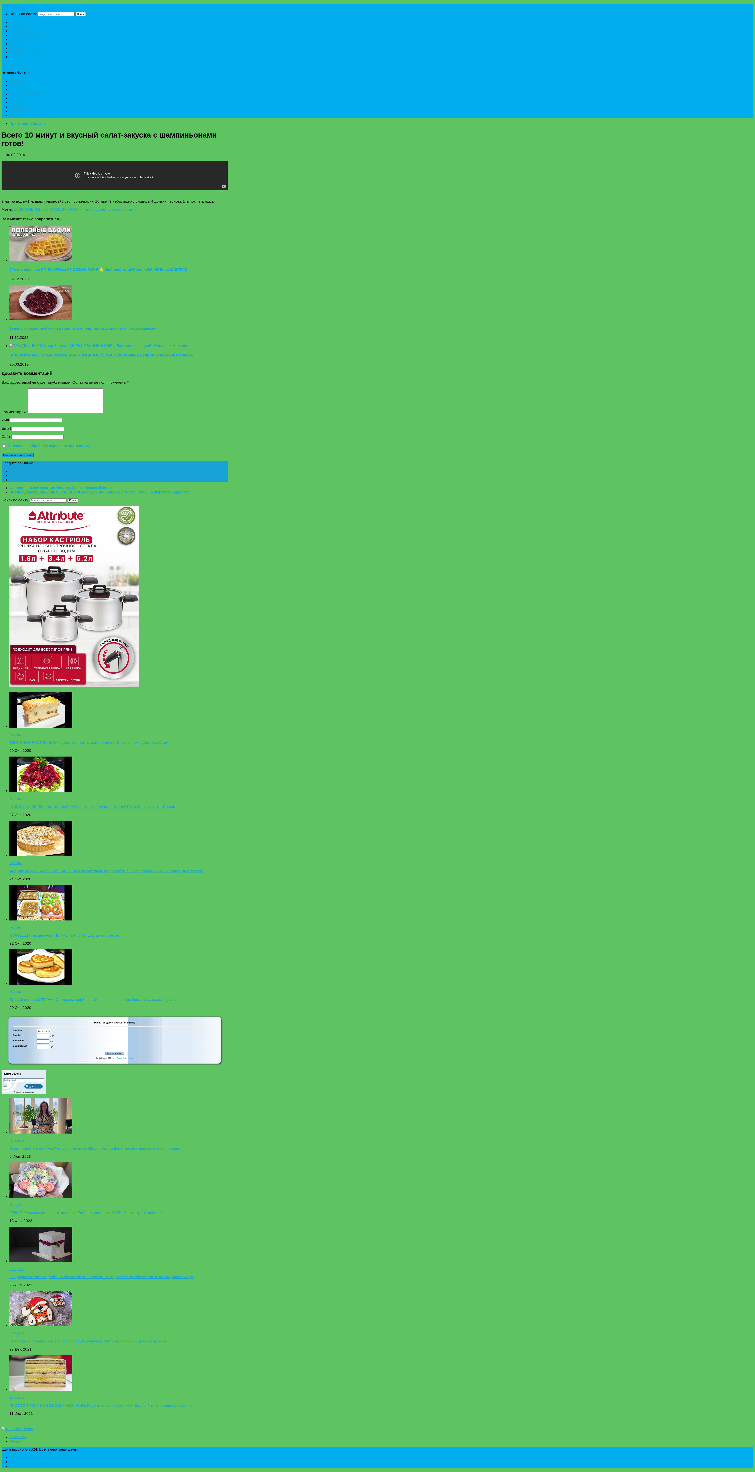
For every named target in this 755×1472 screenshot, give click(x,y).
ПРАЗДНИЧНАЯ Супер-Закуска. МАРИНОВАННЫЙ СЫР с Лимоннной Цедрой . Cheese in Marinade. (101, 355)
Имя (5, 420)
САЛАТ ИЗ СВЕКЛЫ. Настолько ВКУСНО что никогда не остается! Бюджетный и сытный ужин (92, 807)
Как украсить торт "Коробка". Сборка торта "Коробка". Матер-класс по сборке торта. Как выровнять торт (101, 1277)
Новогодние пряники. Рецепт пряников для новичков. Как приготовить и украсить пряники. (88, 1341)
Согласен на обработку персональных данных (47, 446)
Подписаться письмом (24, 1092)
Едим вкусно (13, 6)
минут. (90, 209)
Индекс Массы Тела (125, 1058)
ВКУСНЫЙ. (28, 209)
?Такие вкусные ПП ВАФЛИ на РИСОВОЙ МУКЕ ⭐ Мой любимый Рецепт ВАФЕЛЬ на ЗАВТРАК (98, 270)
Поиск (80, 14)
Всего (43, 209)
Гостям (15, 39)
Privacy (15, 1441)
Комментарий (15, 412)
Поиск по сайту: (23, 14)
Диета (14, 26)
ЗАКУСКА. (70, 209)
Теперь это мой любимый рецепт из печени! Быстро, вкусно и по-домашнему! (82, 328)
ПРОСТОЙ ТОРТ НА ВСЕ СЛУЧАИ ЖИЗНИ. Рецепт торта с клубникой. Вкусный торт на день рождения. (101, 1405)
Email (6, 428)
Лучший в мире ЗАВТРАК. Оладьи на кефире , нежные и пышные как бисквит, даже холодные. (92, 1000)
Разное (15, 57)
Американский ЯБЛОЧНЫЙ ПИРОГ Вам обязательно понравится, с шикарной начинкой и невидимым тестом (106, 871)
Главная (16, 22)
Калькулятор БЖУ (25, 52)
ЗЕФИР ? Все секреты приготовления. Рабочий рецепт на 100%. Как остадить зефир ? (86, 1213)
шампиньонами (122, 209)
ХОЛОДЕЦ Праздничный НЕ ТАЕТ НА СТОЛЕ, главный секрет (64, 935)
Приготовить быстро (27, 35)
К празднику (20, 31)
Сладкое (17, 44)
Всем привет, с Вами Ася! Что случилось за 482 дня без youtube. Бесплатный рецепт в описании (94, 1148)
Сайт (6, 437)
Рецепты (17, 48)
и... (82, 209)
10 (16, 209)
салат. (103, 209)
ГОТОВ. (55, 209)
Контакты (17, 1437)
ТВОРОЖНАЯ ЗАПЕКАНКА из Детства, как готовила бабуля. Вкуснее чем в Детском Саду (88, 742)
